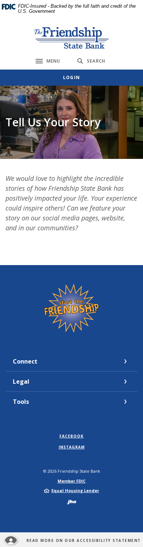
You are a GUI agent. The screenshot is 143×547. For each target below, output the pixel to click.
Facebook (71, 436)
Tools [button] (21, 402)
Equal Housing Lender (75, 490)
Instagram (72, 447)
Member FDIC (71, 481)
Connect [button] (25, 361)
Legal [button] (21, 381)
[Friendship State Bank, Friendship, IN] (71, 38)
